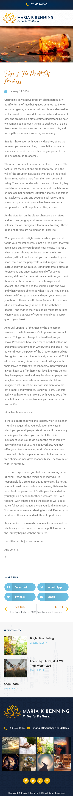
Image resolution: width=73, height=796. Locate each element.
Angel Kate (11, 684)
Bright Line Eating (42, 638)
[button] (67, 18)
